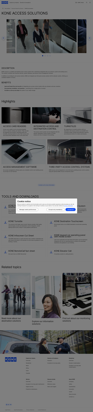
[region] (46, 206)
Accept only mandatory (55, 209)
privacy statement (68, 205)
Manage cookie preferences (27, 209)
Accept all (71, 209)
